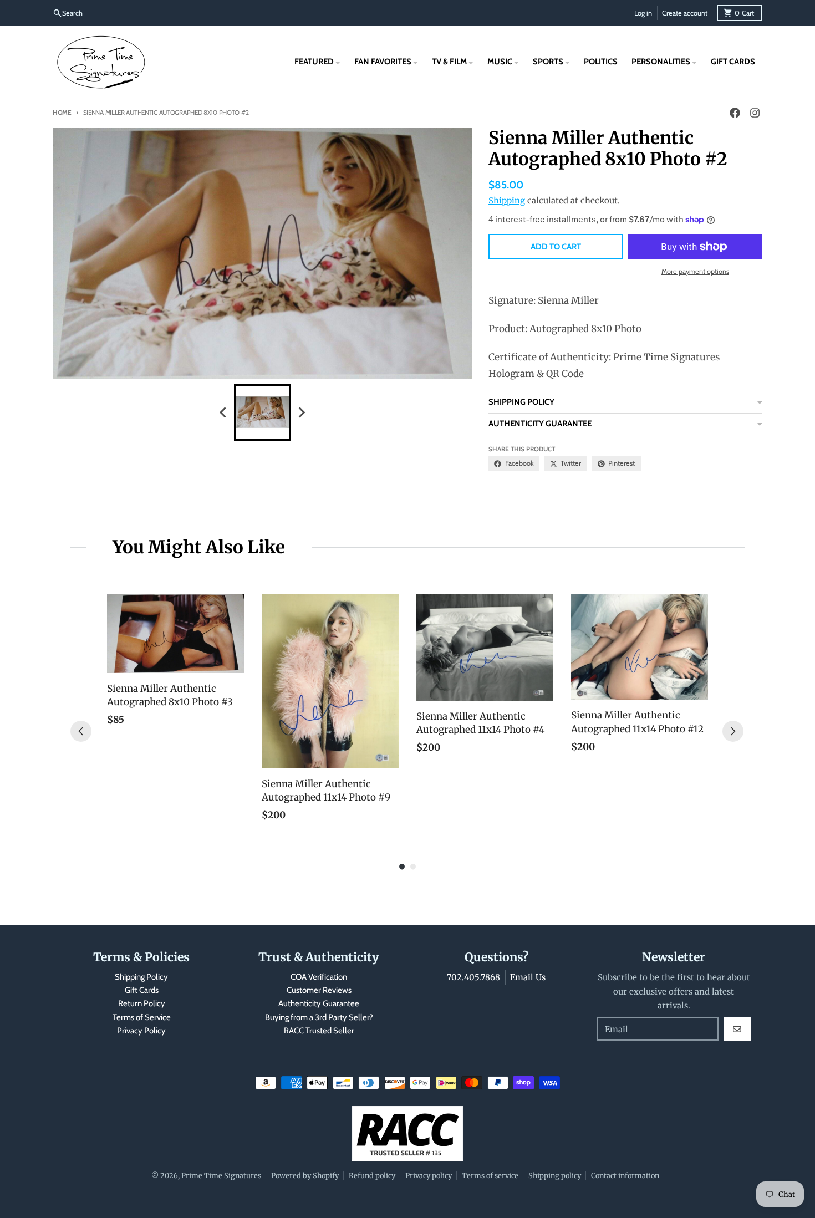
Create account (684, 13)
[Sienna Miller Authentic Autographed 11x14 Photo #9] (330, 681)
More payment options (695, 271)
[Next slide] (301, 412)
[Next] (732, 731)
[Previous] (80, 731)
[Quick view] (233, 662)
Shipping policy (554, 1175)
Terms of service (490, 1175)
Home (62, 112)
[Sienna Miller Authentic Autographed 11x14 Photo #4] (484, 647)
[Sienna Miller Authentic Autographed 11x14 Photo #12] (639, 647)
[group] (262, 412)
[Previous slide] (223, 412)
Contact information (625, 1175)
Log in (643, 13)
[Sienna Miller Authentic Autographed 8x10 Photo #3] (175, 633)
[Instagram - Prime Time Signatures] (754, 113)
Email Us (528, 977)
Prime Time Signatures (221, 1175)
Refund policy (372, 1175)
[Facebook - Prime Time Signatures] (734, 113)
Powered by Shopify (305, 1175)
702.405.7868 (473, 977)
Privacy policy (428, 1175)
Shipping (506, 200)
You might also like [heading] (199, 547)
